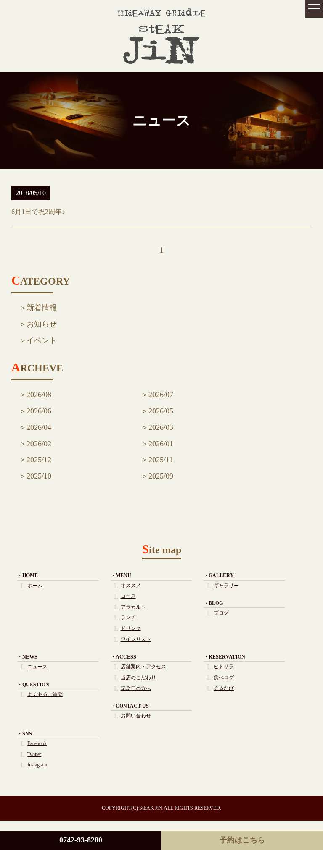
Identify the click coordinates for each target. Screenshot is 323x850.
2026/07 (160, 394)
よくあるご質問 (45, 694)
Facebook (37, 743)
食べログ (224, 677)
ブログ (221, 613)
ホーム (34, 585)
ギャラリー (226, 585)
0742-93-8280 (80, 840)
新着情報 (41, 307)
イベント (41, 340)
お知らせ (41, 324)
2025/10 (38, 476)
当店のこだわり (138, 677)
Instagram (37, 765)
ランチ (128, 617)
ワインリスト (136, 639)
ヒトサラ (224, 667)
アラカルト (133, 607)
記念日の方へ (136, 688)
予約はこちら (242, 840)
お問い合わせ (136, 716)
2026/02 (38, 443)
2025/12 (38, 459)
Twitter (34, 754)
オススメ (131, 585)
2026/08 (38, 394)
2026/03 (160, 427)
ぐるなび (224, 688)
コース (128, 596)
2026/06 (38, 411)
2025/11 (160, 459)
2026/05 (160, 411)
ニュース (37, 667)
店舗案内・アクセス (143, 667)
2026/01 (160, 443)
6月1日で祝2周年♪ (38, 211)
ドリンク (131, 628)
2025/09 (160, 476)
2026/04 (38, 427)
